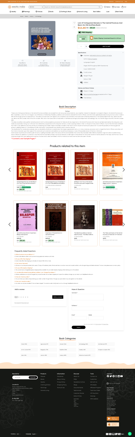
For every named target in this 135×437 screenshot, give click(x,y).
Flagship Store (110, 389)
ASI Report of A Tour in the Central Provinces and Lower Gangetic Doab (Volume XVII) (83, 183)
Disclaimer (60, 376)
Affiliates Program (95, 387)
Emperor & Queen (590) (104, 349)
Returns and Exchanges (91, 94)
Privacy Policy (105, 324)
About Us (76, 376)
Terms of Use (98, 324)
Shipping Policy (62, 385)
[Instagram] (116, 376)
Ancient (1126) (63, 344)
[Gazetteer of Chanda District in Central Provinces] (55, 230)
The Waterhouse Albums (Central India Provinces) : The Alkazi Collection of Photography (84, 234)
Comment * (75, 292)
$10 (83, 39)
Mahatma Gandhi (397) (84, 355)
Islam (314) (23, 355)
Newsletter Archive (79, 382)
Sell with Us (93, 382)
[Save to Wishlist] (74, 23)
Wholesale (93, 385)
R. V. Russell (112, 185)
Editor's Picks (77, 396)
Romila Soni (78, 185)
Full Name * (74, 305)
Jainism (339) (44, 355)
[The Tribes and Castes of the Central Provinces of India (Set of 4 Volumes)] (112, 230)
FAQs (75, 379)
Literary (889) (63, 355)
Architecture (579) (102, 344)
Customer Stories (79, 393)
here (51, 278)
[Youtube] (121, 376)
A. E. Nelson (20, 236)
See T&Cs (25, 65)
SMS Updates (94, 399)
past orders (62, 278)
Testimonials (77, 390)
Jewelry (43, 382)
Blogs (75, 385)
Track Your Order (95, 390)
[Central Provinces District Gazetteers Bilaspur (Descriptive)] (26, 230)
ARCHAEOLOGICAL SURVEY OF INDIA (101, 55)
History (31, 16)
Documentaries (78, 387)
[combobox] (71, 7)
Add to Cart (106, 46)
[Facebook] (108, 376)
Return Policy (61, 379)
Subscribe (33, 377)
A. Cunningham (21, 185)
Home (21, 16)
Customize (93, 379)
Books (26, 16)
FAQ (126, 1)
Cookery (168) (82, 349)
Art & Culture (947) (26, 349)
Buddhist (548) (63, 349)
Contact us (119, 1)
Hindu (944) (24, 344)
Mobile (90, 315)
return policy (117, 265)
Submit (79, 327)
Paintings (43, 387)
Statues (43, 376)
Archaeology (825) (83, 344)
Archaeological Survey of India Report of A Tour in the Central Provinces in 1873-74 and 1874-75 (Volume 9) (26, 183)
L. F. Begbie (49, 236)
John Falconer (79, 236)
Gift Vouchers (94, 393)
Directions (109, 396)
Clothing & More (45, 385)
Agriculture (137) (44, 344)
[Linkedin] (119, 376)
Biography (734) (44, 349)
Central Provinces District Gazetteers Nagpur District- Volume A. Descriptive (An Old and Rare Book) (112, 183)
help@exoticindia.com (88, 274)
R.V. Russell (107, 236)
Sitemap (92, 396)
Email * (73, 315)
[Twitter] (111, 376)
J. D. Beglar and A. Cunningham (54, 185)
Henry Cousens (92, 59)
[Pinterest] (113, 376)
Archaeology (38, 16)
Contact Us (93, 376)
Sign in (111, 1)
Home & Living (45, 390)
